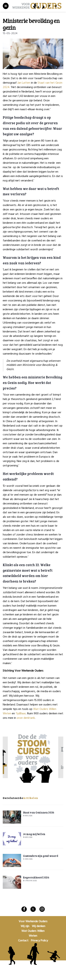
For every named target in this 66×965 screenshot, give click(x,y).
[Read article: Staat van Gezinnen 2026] (12, 817)
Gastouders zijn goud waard (40, 856)
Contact (23, 940)
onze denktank (26, 718)
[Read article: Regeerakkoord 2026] (12, 882)
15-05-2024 (10, 33)
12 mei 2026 (27, 859)
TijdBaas (21, 713)
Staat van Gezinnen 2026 (38, 812)
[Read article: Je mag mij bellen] (12, 838)
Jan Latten (23, 82)
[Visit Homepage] (36, 6)
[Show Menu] (6, 6)
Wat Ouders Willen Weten (33, 933)
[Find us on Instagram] (42, 909)
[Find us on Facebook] (24, 909)
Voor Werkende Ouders (33, 921)
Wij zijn (25, 926)
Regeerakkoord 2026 (36, 877)
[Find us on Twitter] (33, 909)
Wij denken (38, 926)
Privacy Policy (39, 940)
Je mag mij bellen (34, 834)
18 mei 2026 (27, 815)
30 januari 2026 (30, 880)
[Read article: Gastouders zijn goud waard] (12, 860)
